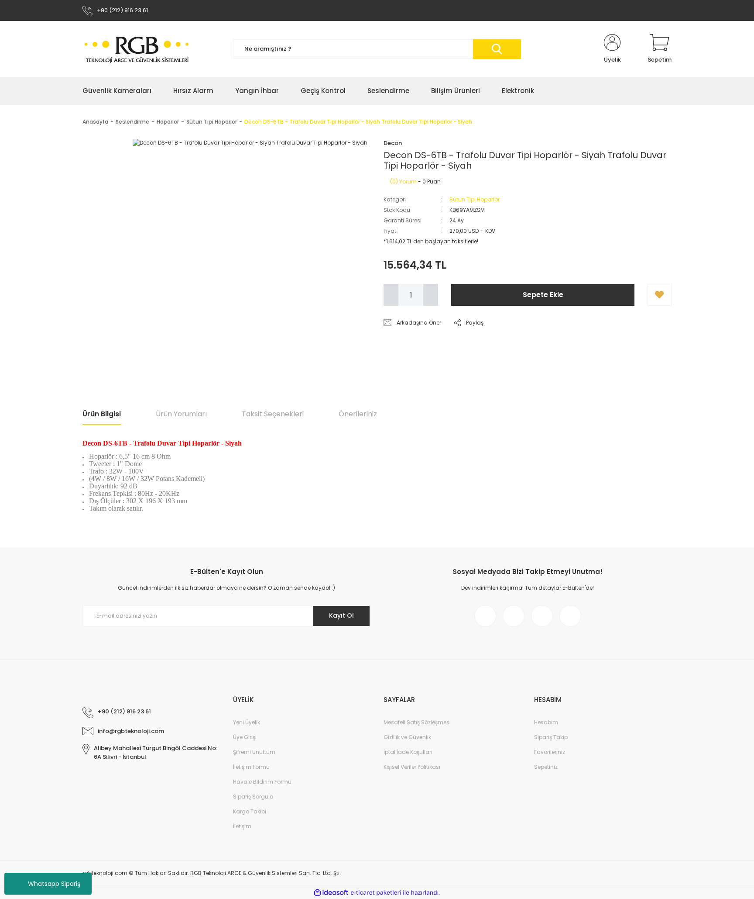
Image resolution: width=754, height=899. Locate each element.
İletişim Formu (251, 767)
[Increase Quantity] (430, 295)
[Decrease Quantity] (391, 295)
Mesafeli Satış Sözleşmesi (417, 722)
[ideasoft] (331, 893)
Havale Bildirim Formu (262, 781)
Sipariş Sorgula (253, 796)
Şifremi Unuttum (254, 752)
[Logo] (137, 49)
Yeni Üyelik (246, 722)
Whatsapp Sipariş (54, 883)
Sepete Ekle (543, 295)
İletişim (242, 826)
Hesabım (546, 722)
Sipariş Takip (551, 737)
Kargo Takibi (249, 811)
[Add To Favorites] (660, 295)
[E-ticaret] (375, 893)
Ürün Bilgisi (101, 414)
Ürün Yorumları (181, 414)
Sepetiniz (546, 767)
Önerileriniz (358, 414)
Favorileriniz (549, 752)
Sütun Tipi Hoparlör (474, 199)
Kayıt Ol (341, 615)
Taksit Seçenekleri (273, 414)
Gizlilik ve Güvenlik (407, 737)
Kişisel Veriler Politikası (412, 767)
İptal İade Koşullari (408, 752)
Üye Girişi (245, 737)
